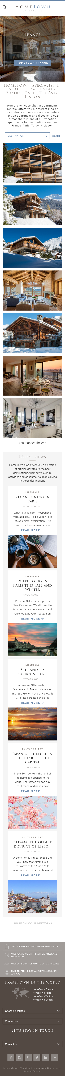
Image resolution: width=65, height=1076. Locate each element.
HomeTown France (32, 62)
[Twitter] (36, 1057)
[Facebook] (10, 1057)
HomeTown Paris (42, 992)
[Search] (5, 8)
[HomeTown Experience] (32, 8)
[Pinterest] (28, 1057)
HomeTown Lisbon (43, 999)
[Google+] (54, 1057)
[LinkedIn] (45, 1057)
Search (57, 136)
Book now (32, 177)
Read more (31, 530)
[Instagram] (19, 1057)
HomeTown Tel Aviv (43, 996)
